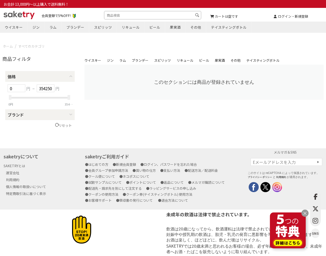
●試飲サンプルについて (105, 182)
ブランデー (75, 27)
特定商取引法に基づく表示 (26, 193)
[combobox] (152, 15)
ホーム (8, 46)
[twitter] (265, 186)
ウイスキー (14, 27)
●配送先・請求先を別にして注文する (115, 188)
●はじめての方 (98, 164)
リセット (65, 125)
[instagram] (276, 186)
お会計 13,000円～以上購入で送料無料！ (36, 4)
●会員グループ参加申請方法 (108, 170)
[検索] (197, 16)
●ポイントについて (142, 182)
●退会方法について (174, 200)
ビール (154, 27)
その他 (195, 27)
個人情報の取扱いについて (26, 186)
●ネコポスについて (136, 176)
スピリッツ (103, 27)
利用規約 (12, 179)
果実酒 (175, 27)
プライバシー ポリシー (260, 177)
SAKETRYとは (14, 165)
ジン (36, 27)
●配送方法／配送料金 (202, 170)
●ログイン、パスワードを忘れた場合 (170, 164)
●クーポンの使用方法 (103, 194)
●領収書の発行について (136, 200)
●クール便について (101, 176)
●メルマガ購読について (208, 182)
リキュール (131, 27)
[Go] (318, 162)
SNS (315, 233)
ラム (53, 27)
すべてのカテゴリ (31, 46)
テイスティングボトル (229, 27)
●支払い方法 (172, 170)
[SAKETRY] (254, 186)
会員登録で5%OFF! (56, 15)
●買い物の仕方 (145, 170)
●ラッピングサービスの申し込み (173, 188)
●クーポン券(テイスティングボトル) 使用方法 (159, 194)
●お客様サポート (100, 200)
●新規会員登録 (126, 164)
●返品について (173, 182)
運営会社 (12, 172)
